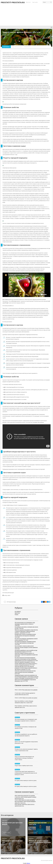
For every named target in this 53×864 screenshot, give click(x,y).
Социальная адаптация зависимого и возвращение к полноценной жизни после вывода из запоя (26, 773)
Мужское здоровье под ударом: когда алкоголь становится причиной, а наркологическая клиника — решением (26, 631)
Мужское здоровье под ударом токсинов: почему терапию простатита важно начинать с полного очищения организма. (26, 663)
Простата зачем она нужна (30, 697)
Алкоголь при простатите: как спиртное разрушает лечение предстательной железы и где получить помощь (26, 668)
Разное (16, 614)
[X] (44, 602)
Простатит (28, 2)
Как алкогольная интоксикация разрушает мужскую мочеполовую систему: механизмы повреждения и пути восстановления (25, 659)
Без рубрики (18, 611)
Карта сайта (35, 2)
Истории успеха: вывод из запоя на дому (25, 780)
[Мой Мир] (48, 602)
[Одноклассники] (46, 602)
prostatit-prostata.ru (13, 2)
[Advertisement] (26, 15)
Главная (22, 2)
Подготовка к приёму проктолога (24, 765)
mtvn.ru (28, 863)
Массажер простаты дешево (29, 689)
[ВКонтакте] (42, 602)
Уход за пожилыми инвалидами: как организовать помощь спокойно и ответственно (24, 758)
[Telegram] (49, 602)
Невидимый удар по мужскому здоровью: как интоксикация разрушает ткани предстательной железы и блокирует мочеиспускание (26, 677)
